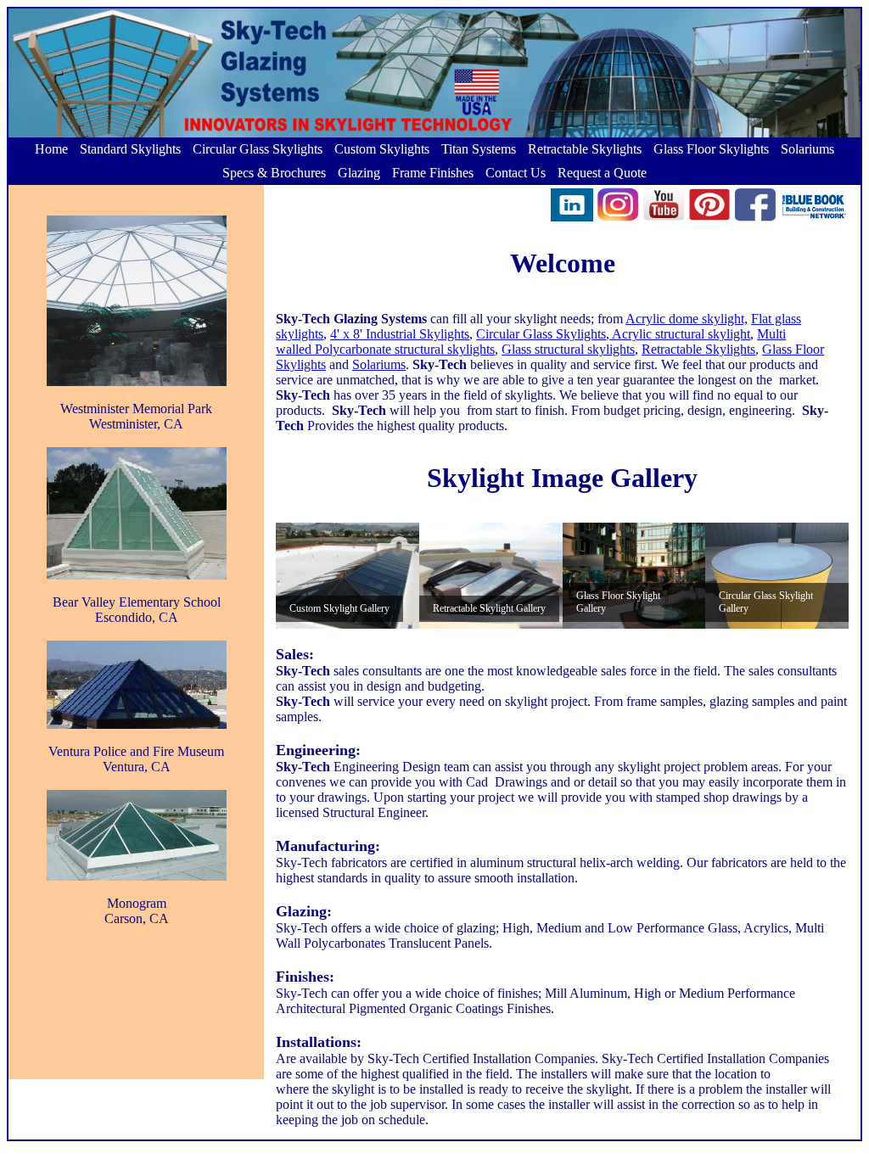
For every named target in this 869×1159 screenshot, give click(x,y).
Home (51, 149)
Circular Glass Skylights (257, 149)
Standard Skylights (130, 149)
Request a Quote (602, 172)
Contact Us (515, 172)
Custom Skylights (381, 149)
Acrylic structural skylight (679, 334)
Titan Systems (478, 149)
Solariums (807, 149)
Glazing (359, 172)
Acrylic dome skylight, (686, 318)
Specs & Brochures (274, 172)
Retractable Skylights (585, 149)
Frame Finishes (433, 172)
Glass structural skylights (568, 349)
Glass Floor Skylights (711, 149)
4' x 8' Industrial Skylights (399, 334)
